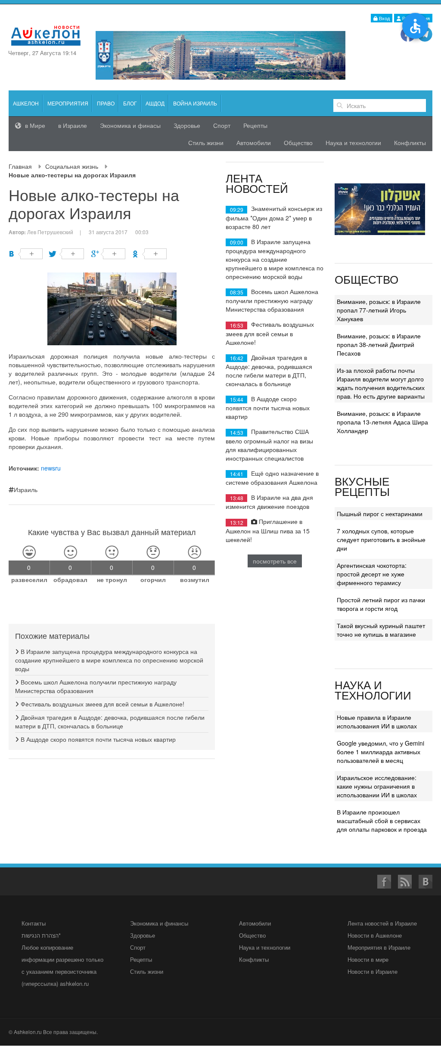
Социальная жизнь (71, 166)
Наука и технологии (353, 142)
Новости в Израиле (373, 971)
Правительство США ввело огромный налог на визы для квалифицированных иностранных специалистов (269, 444)
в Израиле (72, 125)
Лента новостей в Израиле (382, 923)
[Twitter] (67, 253)
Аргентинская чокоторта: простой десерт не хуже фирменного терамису (372, 574)
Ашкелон (26, 103)
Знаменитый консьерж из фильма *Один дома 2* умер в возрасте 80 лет (274, 217)
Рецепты (255, 125)
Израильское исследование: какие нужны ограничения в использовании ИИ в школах (377, 786)
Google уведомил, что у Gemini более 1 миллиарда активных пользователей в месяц (380, 752)
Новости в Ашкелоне (375, 935)
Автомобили (253, 142)
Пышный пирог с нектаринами (379, 513)
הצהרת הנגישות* (41, 935)
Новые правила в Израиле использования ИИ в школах (377, 721)
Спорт (221, 125)
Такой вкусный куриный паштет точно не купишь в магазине (381, 629)
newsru (51, 468)
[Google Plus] (108, 253)
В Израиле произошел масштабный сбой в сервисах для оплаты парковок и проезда (382, 820)
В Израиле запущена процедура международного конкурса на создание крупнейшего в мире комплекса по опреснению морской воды (109, 660)
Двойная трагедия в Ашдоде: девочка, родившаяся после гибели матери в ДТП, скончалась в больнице (110, 721)
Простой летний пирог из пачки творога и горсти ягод (381, 604)
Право (106, 103)
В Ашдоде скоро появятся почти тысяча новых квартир (97, 739)
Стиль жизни (206, 142)
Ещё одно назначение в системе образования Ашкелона (272, 477)
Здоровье (187, 125)
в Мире (34, 125)
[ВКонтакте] (25, 253)
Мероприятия (67, 103)
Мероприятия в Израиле (379, 947)
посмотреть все (275, 561)
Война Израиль (195, 103)
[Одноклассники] (149, 253)
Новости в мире (368, 959)
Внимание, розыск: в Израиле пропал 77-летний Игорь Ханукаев (379, 310)
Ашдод (155, 103)
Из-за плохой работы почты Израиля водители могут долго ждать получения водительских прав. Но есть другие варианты (381, 383)
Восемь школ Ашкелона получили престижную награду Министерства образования (272, 300)
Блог (130, 103)
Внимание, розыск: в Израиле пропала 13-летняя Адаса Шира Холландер (382, 422)
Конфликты (410, 142)
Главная (20, 166)
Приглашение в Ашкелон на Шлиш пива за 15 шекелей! (268, 530)
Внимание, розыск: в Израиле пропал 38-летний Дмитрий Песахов (379, 344)
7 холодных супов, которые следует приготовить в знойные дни (381, 539)
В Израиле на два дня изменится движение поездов (269, 502)
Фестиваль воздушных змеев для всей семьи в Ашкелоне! (101, 704)
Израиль (25, 489)
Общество (298, 142)
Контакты (34, 923)
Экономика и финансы (159, 923)
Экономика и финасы (130, 125)
